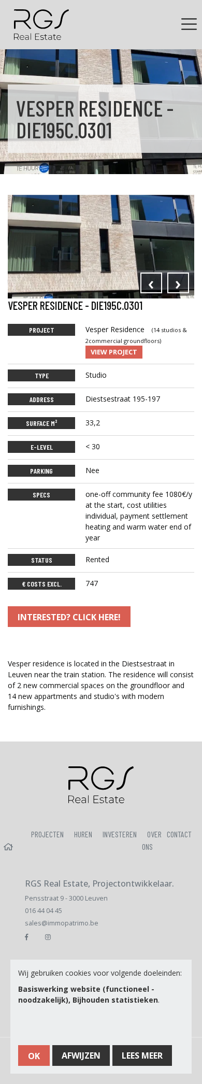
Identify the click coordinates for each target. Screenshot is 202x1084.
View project (114, 351)
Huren (83, 834)
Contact (179, 834)
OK (34, 1056)
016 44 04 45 (43, 910)
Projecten (47, 834)
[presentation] (151, 283)
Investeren (120, 834)
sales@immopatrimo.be (61, 923)
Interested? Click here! (69, 617)
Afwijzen (81, 1055)
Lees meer (142, 1055)
